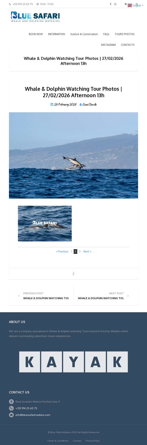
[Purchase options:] (45, 237)
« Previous (62, 251)
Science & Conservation (84, 34)
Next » (87, 251)
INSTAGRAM (108, 44)
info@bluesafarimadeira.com (33, 415)
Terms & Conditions (58, 440)
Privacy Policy (93, 440)
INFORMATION (56, 34)
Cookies (77, 440)
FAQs (106, 34)
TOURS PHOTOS (124, 34)
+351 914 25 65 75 (26, 408)
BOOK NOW (36, 34)
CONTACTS (127, 44)
